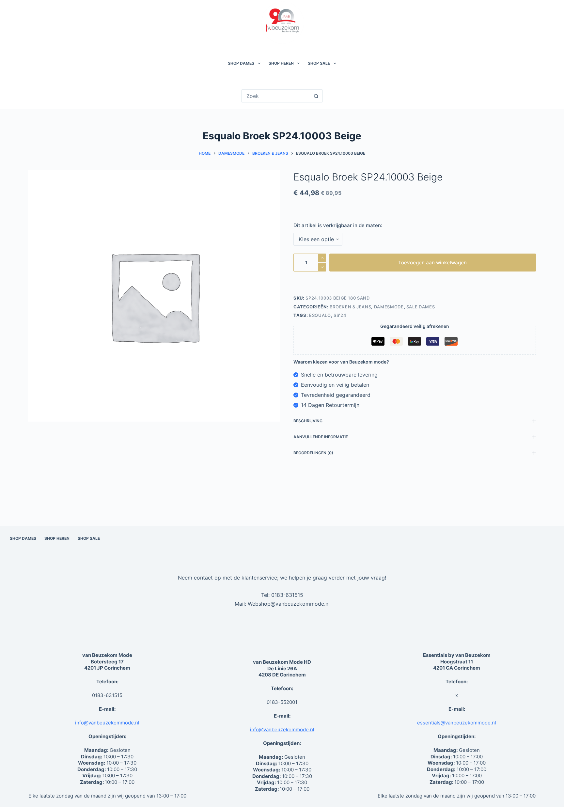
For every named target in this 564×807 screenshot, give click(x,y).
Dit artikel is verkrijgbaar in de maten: (337, 225)
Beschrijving (307, 420)
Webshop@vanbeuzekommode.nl (289, 603)
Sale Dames (420, 306)
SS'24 (340, 315)
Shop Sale (319, 63)
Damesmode (389, 306)
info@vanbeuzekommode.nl (107, 723)
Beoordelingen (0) (313, 452)
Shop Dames (241, 63)
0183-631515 (287, 595)
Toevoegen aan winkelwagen (432, 262)
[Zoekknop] (316, 96)
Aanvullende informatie (320, 436)
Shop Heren (281, 63)
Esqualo (320, 315)
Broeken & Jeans (350, 306)
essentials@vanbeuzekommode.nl (456, 723)
